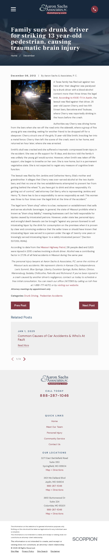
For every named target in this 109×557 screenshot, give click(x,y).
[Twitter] (43, 404)
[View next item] (24, 359)
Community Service (54, 438)
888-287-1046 (54, 395)
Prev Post (20, 305)
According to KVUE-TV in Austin (75, 97)
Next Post (89, 305)
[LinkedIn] (65, 404)
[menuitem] (15, 551)
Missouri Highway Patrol (53, 247)
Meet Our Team (54, 426)
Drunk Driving (31, 295)
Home (54, 421)
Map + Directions (54, 469)
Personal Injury (54, 432)
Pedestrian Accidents (51, 295)
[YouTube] (58, 404)
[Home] (53, 9)
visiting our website (67, 285)
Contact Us (54, 444)
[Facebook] (51, 404)
